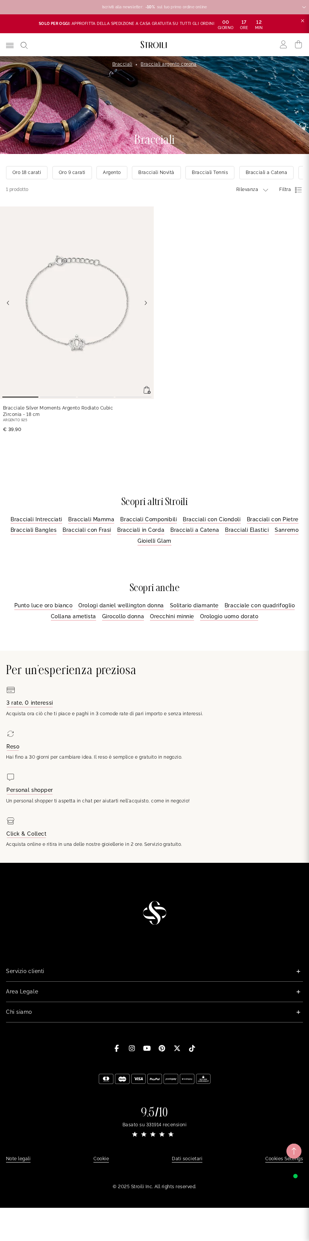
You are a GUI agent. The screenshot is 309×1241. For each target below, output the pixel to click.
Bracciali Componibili (148, 519)
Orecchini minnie (172, 616)
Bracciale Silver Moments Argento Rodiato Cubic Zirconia (58, 411)
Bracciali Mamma (91, 519)
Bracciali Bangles (34, 530)
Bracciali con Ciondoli (211, 519)
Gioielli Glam (154, 541)
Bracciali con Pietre (272, 519)
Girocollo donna (123, 616)
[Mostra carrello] (298, 44)
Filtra (285, 189)
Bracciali (122, 64)
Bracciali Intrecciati (36, 519)
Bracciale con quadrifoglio (260, 605)
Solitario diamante (194, 605)
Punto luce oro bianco (43, 605)
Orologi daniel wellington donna (121, 605)
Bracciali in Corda (140, 530)
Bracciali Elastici (247, 530)
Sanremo (286, 530)
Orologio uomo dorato (229, 616)
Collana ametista (73, 616)
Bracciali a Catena (194, 530)
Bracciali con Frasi (87, 530)
